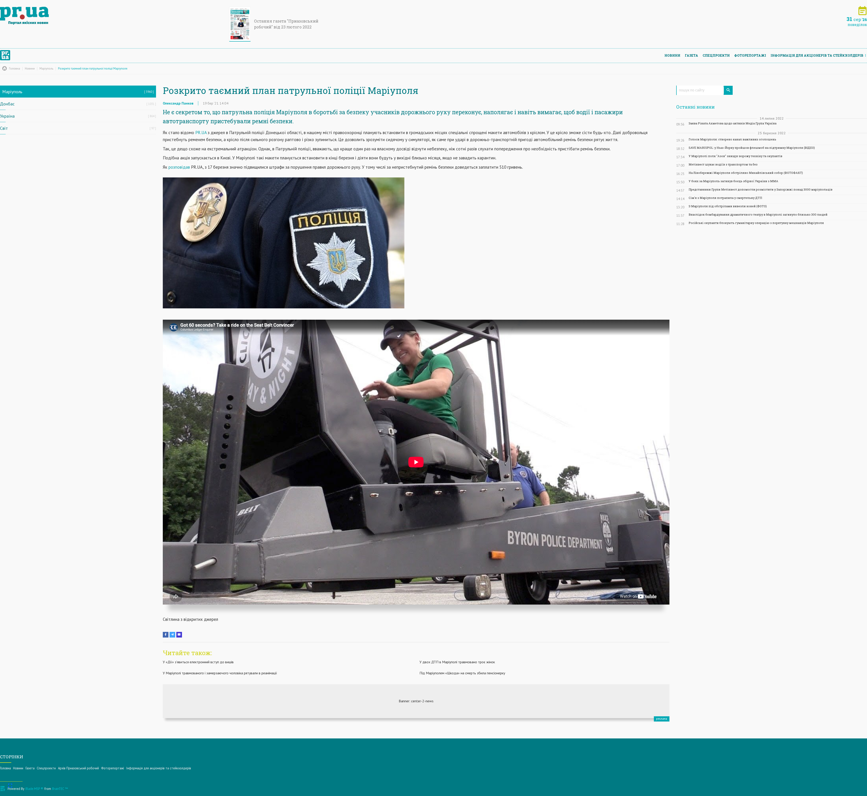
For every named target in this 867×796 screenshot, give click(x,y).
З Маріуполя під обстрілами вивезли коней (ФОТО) (728, 206)
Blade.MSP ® (34, 789)
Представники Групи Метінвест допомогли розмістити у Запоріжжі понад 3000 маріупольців (760, 189)
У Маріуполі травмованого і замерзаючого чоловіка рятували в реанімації (220, 673)
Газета (691, 55)
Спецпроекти (716, 55)
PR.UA (200, 132)
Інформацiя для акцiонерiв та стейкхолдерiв (817, 55)
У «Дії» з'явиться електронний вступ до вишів (198, 662)
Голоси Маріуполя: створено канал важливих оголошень (732, 139)
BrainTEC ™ (60, 789)
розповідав (179, 167)
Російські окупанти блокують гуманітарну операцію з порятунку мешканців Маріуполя (756, 223)
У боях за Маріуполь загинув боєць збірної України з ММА (733, 181)
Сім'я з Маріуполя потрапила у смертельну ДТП (725, 198)
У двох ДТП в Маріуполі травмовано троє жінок (457, 662)
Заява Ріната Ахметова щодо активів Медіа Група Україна (732, 123)
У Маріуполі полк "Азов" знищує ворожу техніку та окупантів (735, 156)
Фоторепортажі (750, 55)
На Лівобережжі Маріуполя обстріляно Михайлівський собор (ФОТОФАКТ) (746, 173)
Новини (672, 55)
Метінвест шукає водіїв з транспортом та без (723, 164)
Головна (5, 768)
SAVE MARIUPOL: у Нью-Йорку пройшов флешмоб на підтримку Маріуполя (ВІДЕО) (752, 147)
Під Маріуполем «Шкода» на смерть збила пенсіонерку (462, 673)
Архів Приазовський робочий (78, 768)
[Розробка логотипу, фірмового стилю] (416, 701)
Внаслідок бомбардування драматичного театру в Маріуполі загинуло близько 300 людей (758, 214)
